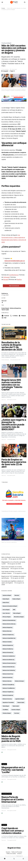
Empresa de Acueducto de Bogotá (10, 606)
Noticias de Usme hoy (7, 698)
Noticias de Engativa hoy (8, 645)
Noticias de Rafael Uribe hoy (8, 666)
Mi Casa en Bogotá (6, 616)
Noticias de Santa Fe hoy (8, 673)
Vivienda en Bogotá (7, 713)
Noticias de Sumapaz (19, 681)
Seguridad (24, 404)
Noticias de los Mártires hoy (8, 659)
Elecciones (17, 595)
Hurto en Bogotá (6, 609)
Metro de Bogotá (16, 613)
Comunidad (6, 43)
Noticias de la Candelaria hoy (9, 656)
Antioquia (6, 277)
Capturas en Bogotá (7, 595)
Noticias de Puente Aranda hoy (9, 663)
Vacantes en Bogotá (15, 709)
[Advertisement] (14, 26)
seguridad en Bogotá (19, 698)
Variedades (23, 327)
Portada (3, 8)
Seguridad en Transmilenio (8, 702)
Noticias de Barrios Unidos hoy (9, 623)
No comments (5, 69)
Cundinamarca (14, 275)
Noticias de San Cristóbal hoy (9, 670)
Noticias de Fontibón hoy (8, 648)
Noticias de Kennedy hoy (8, 652)
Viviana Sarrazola (5, 359)
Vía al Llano (16, 713)
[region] (14, 847)
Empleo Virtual (6, 602)
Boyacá (5, 279)
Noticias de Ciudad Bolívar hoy (9, 638)
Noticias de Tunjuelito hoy (8, 691)
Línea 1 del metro (6, 613)
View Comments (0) (14, 285)
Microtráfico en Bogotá (19, 616)
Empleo (9, 793)
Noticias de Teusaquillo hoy (8, 684)
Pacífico (19, 279)
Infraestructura (5, 732)
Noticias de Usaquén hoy (8, 695)
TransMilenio (5, 709)
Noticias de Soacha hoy (7, 677)
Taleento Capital (20, 702)
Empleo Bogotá (5, 308)
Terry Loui (3, 300)
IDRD (14, 609)
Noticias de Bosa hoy (7, 631)
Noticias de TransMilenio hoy (9, 688)
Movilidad (11, 732)
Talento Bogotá (6, 706)
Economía (24, 365)
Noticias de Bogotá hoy (15, 308)
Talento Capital (5, 309)
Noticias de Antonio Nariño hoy (9, 620)
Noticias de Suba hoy (7, 681)
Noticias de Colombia (7, 641)
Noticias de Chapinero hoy (8, 634)
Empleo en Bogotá (16, 598)
